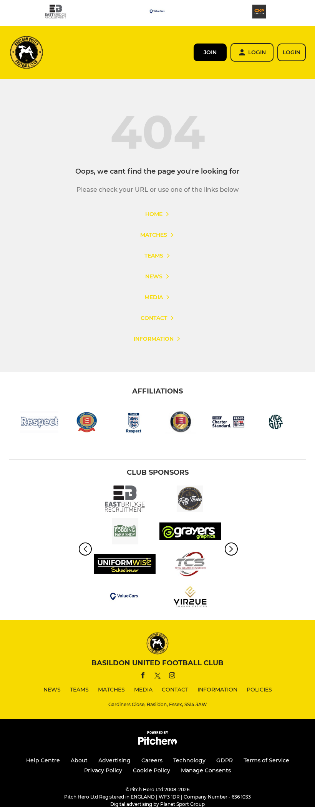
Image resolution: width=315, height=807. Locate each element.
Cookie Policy (151, 770)
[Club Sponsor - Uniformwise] (125, 565)
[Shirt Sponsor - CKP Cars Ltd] (259, 13)
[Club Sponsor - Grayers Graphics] (190, 532)
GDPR (224, 760)
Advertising (114, 760)
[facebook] (143, 676)
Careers (151, 760)
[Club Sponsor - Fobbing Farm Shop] (125, 532)
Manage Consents (206, 770)
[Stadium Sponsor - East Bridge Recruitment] (56, 13)
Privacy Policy (103, 770)
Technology (189, 760)
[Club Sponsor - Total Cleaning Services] (190, 565)
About (79, 760)
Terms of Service (266, 760)
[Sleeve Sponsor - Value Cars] (157, 13)
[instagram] (172, 676)
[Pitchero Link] (157, 743)
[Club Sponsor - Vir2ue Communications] (190, 598)
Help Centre (43, 760)
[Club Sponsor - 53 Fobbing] (190, 500)
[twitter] (157, 676)
